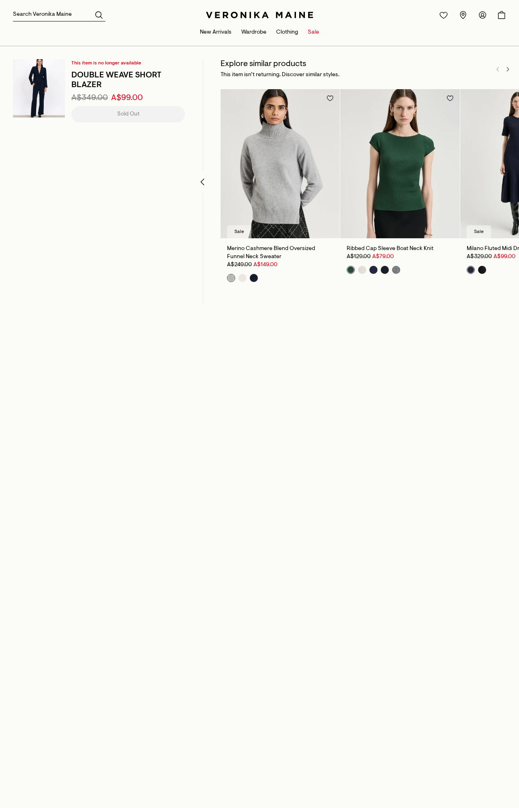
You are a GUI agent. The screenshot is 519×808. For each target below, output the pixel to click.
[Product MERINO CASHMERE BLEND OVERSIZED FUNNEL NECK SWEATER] (280, 163)
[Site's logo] (259, 15)
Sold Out (128, 114)
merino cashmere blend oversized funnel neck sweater (271, 253)
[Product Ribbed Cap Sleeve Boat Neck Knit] (399, 163)
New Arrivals (216, 32)
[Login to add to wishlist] (330, 98)
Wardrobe (253, 32)
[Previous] (498, 69)
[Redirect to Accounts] (482, 15)
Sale (313, 32)
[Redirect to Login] (443, 15)
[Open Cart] (501, 15)
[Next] (508, 69)
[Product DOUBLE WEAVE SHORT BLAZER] (39, 88)
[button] (99, 14)
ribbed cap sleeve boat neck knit (390, 249)
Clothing (287, 32)
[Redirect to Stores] (463, 15)
